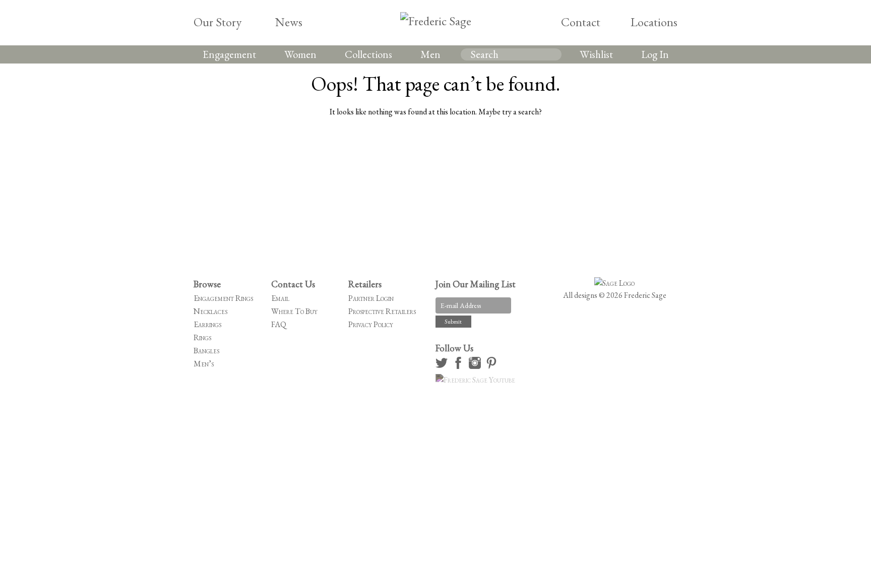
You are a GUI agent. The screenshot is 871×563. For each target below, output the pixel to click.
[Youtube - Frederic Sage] (477, 379)
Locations (654, 22)
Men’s (204, 363)
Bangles (206, 350)
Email (280, 298)
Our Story (217, 22)
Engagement (229, 54)
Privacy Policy (370, 324)
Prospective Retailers (382, 311)
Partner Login (371, 298)
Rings (202, 337)
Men (430, 54)
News (288, 22)
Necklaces (210, 311)
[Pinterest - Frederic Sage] (493, 366)
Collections (368, 54)
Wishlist (596, 54)
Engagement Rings (223, 298)
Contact (580, 22)
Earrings (207, 324)
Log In (655, 54)
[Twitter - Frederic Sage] (443, 366)
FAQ (278, 324)
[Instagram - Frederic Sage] (476, 366)
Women (300, 54)
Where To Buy (294, 311)
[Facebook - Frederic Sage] (459, 366)
